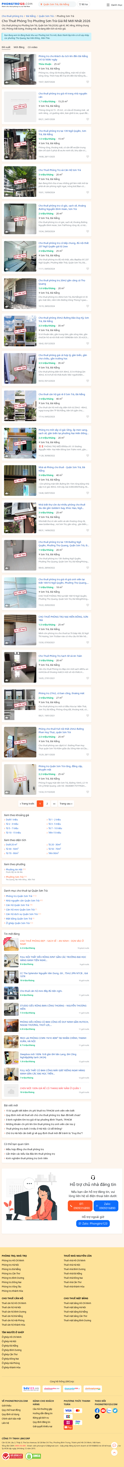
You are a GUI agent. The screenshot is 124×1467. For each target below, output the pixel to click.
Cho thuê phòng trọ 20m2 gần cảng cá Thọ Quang (62, 282)
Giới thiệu (6, 1405)
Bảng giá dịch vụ (41, 1417)
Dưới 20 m (11, 844)
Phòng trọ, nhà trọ (14, 1255)
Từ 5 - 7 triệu (12, 828)
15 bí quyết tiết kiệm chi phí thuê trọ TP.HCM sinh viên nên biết (40, 1110)
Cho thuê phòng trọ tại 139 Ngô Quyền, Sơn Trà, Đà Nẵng (62, 132)
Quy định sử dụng (10, 1414)
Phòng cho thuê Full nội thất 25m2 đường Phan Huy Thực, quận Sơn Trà (61, 730)
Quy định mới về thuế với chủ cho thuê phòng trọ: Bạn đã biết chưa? (43, 1115)
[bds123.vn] (31, 1388)
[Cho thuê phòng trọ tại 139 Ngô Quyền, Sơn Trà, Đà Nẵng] (20, 144)
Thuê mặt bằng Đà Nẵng (76, 1311)
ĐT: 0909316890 (82, 1206)
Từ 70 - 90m (12, 853)
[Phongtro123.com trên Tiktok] (97, 1418)
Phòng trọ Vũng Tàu (11, 1286)
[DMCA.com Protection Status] (33, 1456)
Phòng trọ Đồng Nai (11, 1282)
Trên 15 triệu (54, 832)
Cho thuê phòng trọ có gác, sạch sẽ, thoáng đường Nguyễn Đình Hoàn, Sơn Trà (62, 207)
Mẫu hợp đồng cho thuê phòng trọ (25, 1149)
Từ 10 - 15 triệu (13, 832)
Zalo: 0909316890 (107, 1206)
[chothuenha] (52, 1388)
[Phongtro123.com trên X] (115, 1412)
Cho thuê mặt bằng (76, 1298)
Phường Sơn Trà (14, 876)
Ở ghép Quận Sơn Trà (18, 923)
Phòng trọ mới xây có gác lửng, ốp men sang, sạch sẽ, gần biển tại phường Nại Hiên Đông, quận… (63, 431)
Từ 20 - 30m (54, 844)
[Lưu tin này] (87, 82)
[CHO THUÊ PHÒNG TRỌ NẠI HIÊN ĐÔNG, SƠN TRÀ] (20, 630)
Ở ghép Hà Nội (9, 1341)
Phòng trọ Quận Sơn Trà (19, 896)
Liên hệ (5, 1423)
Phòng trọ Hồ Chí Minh (13, 1260)
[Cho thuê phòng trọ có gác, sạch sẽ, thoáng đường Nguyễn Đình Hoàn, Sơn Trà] (20, 219)
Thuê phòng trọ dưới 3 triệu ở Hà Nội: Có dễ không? (34, 1128)
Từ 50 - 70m (54, 848)
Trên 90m (53, 853)
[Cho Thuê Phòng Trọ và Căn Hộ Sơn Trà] (20, 181)
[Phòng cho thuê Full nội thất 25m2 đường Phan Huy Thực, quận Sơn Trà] (20, 742)
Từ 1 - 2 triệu (54, 819)
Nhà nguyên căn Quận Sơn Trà (22, 900)
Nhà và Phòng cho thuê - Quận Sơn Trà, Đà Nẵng (62, 469)
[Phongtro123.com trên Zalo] (109, 1412)
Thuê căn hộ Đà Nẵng (12, 1316)
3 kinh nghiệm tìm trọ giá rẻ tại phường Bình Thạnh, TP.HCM (39, 1119)
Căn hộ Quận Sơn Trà (17, 905)
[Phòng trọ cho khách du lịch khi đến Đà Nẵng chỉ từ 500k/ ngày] (20, 69)
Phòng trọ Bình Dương (13, 1277)
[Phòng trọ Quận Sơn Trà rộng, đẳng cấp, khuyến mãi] (20, 779)
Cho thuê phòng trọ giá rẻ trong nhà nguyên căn (63, 95)
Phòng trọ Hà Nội (10, 1264)
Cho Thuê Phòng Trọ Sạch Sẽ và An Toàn (60, 655)
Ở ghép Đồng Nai (10, 1358)
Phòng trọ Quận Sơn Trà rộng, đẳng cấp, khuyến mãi (61, 768)
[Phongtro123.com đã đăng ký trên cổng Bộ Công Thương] (12, 1456)
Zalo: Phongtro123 (94, 1223)
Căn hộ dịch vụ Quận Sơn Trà (22, 914)
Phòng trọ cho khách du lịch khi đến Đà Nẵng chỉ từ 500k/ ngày (63, 58)
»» (54, 803)
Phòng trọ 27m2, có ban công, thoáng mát (61, 693)
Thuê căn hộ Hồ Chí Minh (14, 1303)
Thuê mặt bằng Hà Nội (75, 1307)
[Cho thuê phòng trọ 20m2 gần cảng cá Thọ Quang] (20, 293)
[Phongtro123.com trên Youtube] (103, 1412)
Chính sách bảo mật (11, 1418)
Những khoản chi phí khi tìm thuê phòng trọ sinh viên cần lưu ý (40, 1124)
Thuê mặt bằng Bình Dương (77, 1320)
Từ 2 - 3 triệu (12, 823)
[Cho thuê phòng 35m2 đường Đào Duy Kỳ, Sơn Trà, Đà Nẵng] (20, 331)
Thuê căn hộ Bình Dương (14, 1311)
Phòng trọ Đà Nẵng (11, 1269)
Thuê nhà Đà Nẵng (73, 1273)
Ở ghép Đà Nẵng (10, 1345)
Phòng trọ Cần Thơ (11, 1273)
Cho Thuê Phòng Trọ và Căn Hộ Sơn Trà (60, 170)
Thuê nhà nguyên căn (78, 1255)
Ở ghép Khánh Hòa (11, 1367)
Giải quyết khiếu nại (42, 1426)
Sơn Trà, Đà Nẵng (50, 68)
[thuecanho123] (72, 1388)
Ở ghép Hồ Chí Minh (11, 1337)
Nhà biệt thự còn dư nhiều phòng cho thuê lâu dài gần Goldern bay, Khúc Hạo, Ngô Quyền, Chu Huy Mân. (62, 506)
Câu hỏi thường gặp (42, 1409)
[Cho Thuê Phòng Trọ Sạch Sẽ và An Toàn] (20, 667)
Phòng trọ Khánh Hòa (12, 1290)
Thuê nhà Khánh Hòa (74, 1286)
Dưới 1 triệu (12, 819)
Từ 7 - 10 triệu (55, 828)
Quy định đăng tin (41, 1422)
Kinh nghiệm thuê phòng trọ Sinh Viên (27, 1158)
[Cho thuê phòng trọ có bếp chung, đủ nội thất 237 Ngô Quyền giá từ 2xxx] (20, 256)
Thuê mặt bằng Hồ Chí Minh (77, 1303)
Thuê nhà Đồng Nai (73, 1277)
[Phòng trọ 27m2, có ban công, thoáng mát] (20, 704)
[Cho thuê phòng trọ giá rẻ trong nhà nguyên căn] (20, 106)
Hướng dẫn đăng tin (42, 1413)
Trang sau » (66, 803)
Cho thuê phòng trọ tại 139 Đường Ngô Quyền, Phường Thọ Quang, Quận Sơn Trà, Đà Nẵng (64, 543)
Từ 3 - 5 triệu (54, 823)
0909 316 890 (20, 1445)
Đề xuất (6, 47)
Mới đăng (19, 47)
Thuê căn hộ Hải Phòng (13, 1320)
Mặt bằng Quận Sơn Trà (19, 918)
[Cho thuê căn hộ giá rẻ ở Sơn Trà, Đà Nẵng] (20, 405)
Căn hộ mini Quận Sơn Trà (20, 909)
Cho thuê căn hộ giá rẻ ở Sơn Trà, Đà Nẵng (62, 394)
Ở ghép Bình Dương (11, 1350)
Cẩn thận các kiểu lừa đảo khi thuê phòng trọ (30, 1153)
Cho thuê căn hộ (12, 1298)
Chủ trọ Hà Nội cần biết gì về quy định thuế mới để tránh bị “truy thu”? (44, 1133)
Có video (32, 47)
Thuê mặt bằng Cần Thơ (75, 1316)
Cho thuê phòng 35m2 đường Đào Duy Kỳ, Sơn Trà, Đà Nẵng (64, 319)
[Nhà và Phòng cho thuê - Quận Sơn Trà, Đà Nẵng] (20, 480)
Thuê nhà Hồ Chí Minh (74, 1260)
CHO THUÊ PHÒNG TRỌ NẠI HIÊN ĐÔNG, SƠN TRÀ (63, 618)
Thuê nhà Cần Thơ (72, 1282)
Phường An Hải (14, 869)
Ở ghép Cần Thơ (9, 1354)
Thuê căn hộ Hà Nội (11, 1307)
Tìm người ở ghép (13, 1332)
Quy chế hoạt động (11, 1410)
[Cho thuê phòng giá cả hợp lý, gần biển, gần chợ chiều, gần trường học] (20, 368)
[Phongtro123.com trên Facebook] (97, 1412)
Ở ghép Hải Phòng (11, 1363)
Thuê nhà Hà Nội (72, 1264)
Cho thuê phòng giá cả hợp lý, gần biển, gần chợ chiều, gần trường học (63, 357)
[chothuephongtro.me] (93, 1388)
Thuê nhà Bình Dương (74, 1269)
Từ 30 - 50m (12, 848)
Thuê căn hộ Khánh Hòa (13, 1324)
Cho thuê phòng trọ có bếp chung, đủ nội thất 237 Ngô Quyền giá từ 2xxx (64, 244)
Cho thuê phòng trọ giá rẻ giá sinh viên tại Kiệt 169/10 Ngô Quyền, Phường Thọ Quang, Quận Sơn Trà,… (63, 581)
